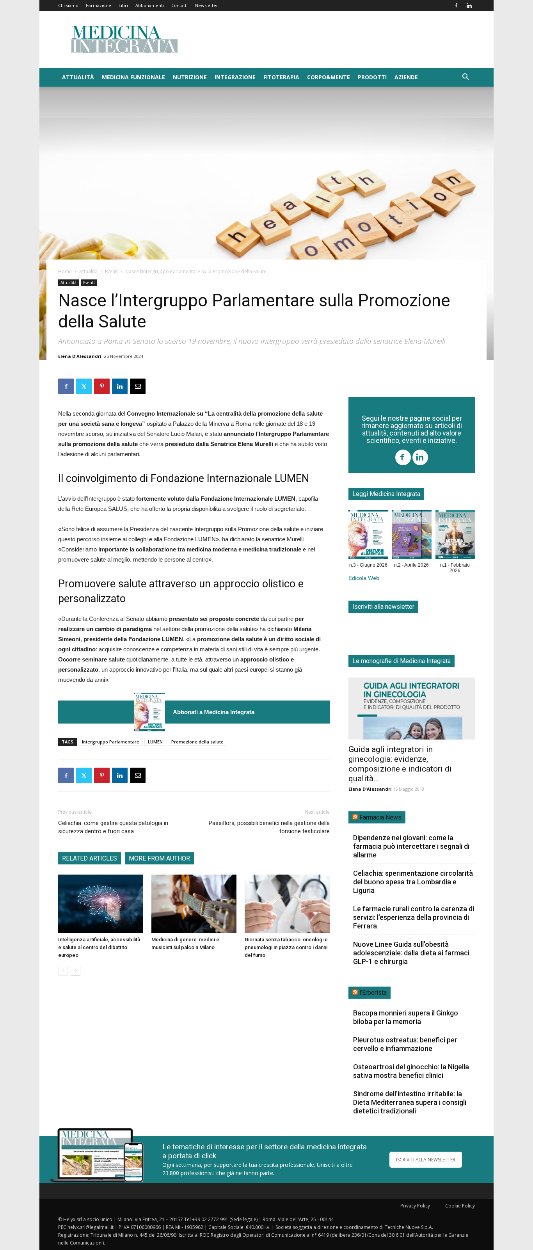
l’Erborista (373, 992)
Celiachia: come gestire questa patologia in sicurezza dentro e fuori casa (113, 827)
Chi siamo (68, 5)
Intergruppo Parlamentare (110, 742)
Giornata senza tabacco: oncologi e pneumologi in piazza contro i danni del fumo (286, 947)
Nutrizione (190, 77)
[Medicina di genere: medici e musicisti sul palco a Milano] (193, 904)
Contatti (179, 5)
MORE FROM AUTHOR (159, 858)
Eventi (111, 271)
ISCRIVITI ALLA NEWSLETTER (425, 1159)
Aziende (406, 77)
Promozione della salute (197, 742)
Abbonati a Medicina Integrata (213, 712)
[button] (465, 78)
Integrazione (235, 77)
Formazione (98, 5)
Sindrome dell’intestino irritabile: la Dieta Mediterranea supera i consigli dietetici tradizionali (409, 1102)
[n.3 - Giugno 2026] (149, 712)
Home (65, 271)
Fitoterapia (281, 77)
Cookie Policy (460, 1205)
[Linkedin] (469, 5)
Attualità (78, 77)
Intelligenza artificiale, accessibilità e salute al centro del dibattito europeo (99, 947)
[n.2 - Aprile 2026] (411, 536)
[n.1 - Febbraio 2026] (455, 536)
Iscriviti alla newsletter (383, 606)
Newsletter (206, 5)
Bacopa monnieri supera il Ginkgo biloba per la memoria (405, 1017)
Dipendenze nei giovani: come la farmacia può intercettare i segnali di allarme (411, 846)
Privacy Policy (415, 1205)
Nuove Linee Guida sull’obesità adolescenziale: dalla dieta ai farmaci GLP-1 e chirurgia (411, 953)
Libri (123, 5)
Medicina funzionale (133, 77)
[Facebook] (456, 5)
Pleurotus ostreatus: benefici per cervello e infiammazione (405, 1044)
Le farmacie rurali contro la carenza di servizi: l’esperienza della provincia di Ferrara (413, 917)
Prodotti (372, 77)
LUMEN (155, 742)
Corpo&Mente (328, 77)
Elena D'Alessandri (79, 356)
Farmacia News (380, 817)
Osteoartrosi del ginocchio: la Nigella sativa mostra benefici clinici (411, 1071)
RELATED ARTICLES (89, 858)
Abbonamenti (149, 5)
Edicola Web (363, 578)
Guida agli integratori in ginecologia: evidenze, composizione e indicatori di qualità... (400, 764)
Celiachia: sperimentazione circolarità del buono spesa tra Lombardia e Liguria (413, 881)
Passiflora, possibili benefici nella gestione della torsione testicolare (269, 827)
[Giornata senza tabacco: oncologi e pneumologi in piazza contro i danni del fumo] (287, 904)
